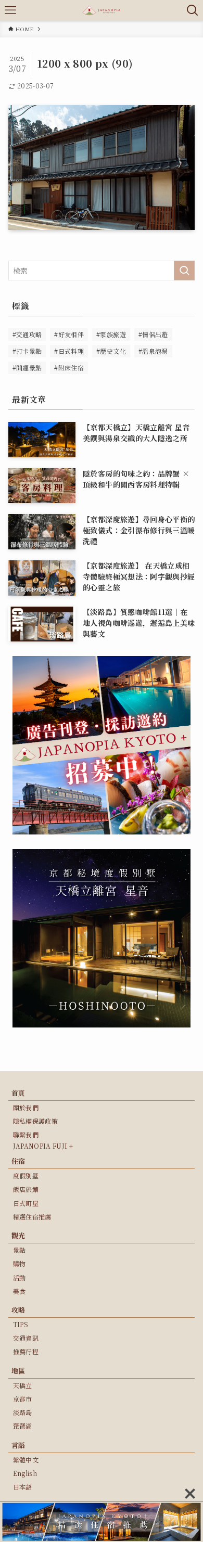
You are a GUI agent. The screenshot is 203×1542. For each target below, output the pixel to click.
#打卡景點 (27, 350)
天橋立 (22, 1385)
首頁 (18, 1093)
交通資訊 (26, 1337)
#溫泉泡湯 (153, 350)
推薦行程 (26, 1351)
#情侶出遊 (153, 334)
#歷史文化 (111, 350)
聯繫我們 (26, 1134)
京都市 (22, 1398)
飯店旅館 (26, 1189)
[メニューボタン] (10, 10)
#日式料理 (69, 350)
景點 (19, 1249)
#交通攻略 (27, 334)
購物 (19, 1263)
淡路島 (22, 1412)
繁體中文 (26, 1459)
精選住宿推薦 (32, 1216)
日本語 (22, 1486)
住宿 (18, 1161)
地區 (18, 1371)
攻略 (18, 1310)
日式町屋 (26, 1203)
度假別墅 (26, 1175)
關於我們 (26, 1107)
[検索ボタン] (192, 10)
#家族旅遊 (111, 334)
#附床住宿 (69, 367)
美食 (19, 1291)
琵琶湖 (22, 1425)
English (25, 1473)
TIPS (20, 1324)
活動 (19, 1277)
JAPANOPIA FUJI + (43, 1145)
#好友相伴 (69, 334)
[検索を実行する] (184, 270)
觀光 (18, 1235)
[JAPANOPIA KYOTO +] (101, 10)
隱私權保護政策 (35, 1120)
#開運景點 (27, 367)
